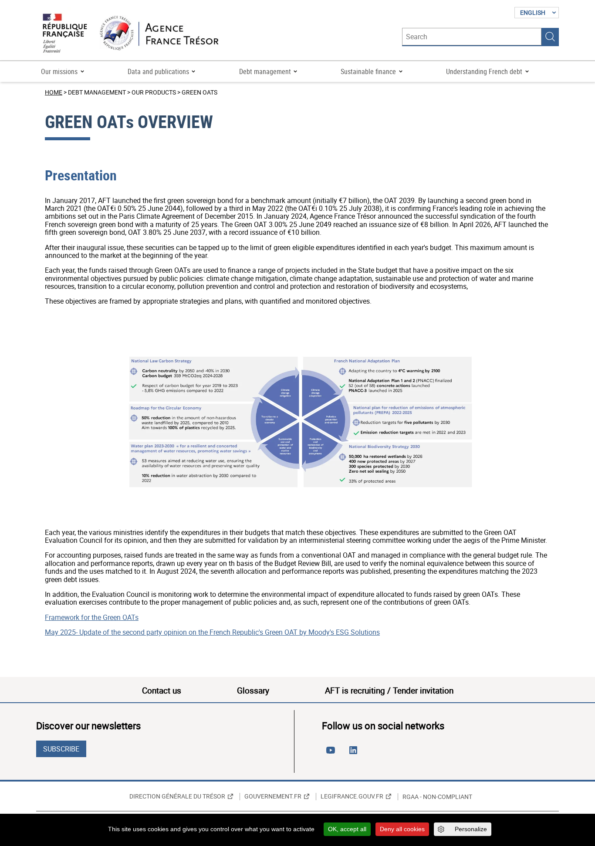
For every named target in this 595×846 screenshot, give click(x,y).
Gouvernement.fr (272, 796)
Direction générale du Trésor (177, 796)
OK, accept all (347, 829)
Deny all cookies (402, 829)
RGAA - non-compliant (437, 796)
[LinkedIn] (355, 753)
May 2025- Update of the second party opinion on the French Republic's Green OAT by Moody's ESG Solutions (212, 632)
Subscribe (61, 749)
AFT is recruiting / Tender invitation (389, 690)
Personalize (471, 829)
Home (53, 92)
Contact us (161, 690)
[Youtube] (332, 753)
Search (550, 36)
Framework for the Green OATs (92, 617)
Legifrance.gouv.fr (352, 796)
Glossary (253, 690)
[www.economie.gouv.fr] (65, 34)
